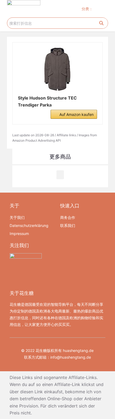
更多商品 (60, 156)
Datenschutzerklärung (29, 225)
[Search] (101, 23)
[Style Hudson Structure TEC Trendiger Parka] (57, 69)
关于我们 (17, 217)
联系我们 (67, 225)
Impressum (19, 233)
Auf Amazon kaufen (76, 114)
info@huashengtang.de (70, 357)
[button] (103, 9)
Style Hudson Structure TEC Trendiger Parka (47, 101)
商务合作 (67, 217)
